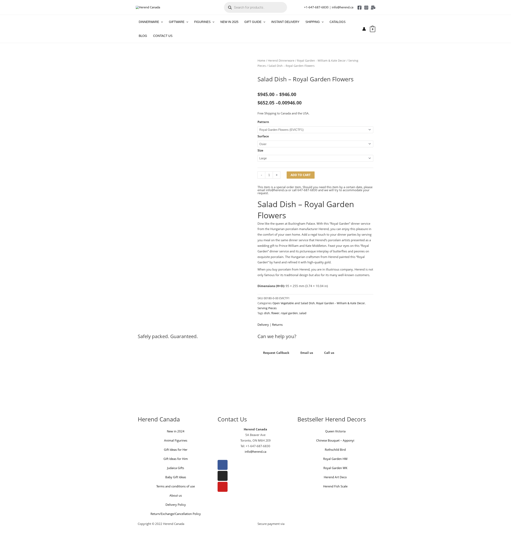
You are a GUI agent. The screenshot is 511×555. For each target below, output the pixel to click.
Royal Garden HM (335, 459)
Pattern (263, 122)
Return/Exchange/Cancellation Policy (176, 514)
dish (267, 313)
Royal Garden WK (335, 468)
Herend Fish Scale (335, 486)
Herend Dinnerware (281, 60)
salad (302, 313)
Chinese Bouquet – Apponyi (335, 440)
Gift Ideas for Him (175, 459)
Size (260, 150)
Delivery (263, 325)
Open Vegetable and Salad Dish (293, 303)
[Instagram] (366, 7)
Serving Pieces (267, 308)
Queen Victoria (335, 431)
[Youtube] (223, 487)
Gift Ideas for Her (175, 450)
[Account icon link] (364, 29)
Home (261, 60)
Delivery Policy (175, 505)
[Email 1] (373, 7)
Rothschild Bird (335, 450)
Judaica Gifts (175, 468)
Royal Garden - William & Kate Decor (321, 60)
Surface (263, 136)
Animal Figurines (175, 440)
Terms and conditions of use (175, 486)
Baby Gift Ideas (175, 477)
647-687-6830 (307, 190)
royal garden (289, 313)
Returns (277, 325)
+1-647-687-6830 (316, 7)
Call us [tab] (329, 353)
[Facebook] (359, 7)
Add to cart (301, 175)
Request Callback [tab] (276, 353)
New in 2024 (175, 431)
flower (275, 313)
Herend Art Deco (335, 477)
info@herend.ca (342, 7)
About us (175, 495)
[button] (161, 22)
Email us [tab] (306, 353)
